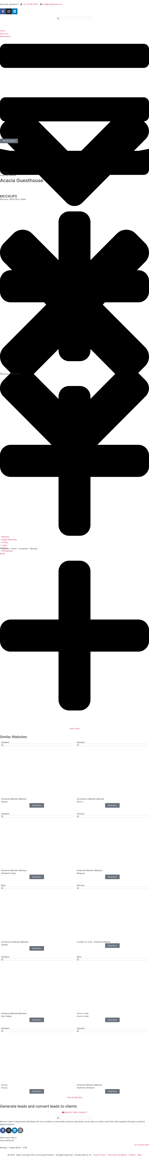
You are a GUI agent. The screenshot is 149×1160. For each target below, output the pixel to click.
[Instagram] (9, 11)
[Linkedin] (14, 11)
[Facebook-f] (3, 11)
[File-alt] (20, 1130)
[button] (74, 371)
